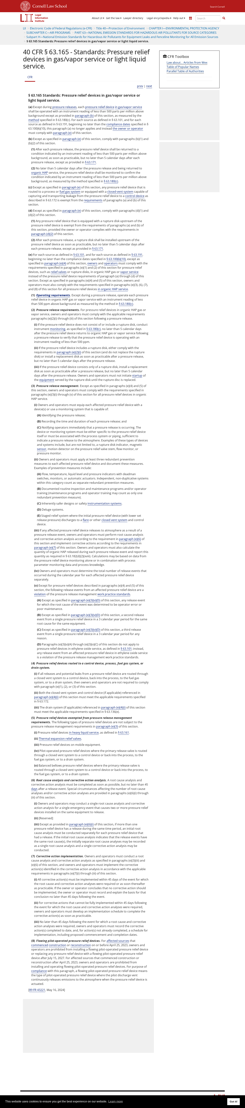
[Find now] (223, 18)
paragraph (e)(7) (45, 548)
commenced (39, 945)
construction (57, 945)
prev (140, 86)
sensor (41, 449)
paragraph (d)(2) (42, 234)
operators (111, 263)
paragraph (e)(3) (107, 726)
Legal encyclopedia (158, 18)
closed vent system (114, 520)
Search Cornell (217, 6)
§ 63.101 (78, 255)
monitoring (57, 329)
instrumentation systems (105, 503)
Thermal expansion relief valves (60, 739)
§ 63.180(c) (111, 181)
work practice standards (113, 594)
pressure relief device (99, 107)
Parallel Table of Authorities (185, 71)
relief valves (59, 272)
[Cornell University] (25, 5)
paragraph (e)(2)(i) (69, 352)
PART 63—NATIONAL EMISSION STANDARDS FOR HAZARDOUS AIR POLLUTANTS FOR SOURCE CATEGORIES (145, 33)
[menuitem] (97, 18)
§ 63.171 (90, 162)
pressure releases (64, 107)
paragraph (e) (62, 133)
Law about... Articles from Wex (187, 63)
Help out (178, 18)
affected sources (118, 941)
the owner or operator (128, 128)
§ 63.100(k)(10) (116, 259)
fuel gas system (70, 192)
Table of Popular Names (183, 67)
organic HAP (39, 173)
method (33, 120)
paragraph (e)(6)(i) (81, 824)
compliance (39, 971)
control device (134, 196)
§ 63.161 (123, 732)
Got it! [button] (233, 1101)
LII (24, 28)
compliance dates (118, 124)
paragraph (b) (84, 116)
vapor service (129, 272)
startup (137, 375)
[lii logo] (34, 18)
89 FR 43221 (37, 990)
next (149, 86)
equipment (46, 380)
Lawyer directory (133, 18)
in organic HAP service (113, 289)
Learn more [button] (115, 1101)
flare (86, 520)
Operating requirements (53, 295)
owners (92, 263)
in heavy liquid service (84, 732)
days (34, 789)
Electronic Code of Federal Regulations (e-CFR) (61, 28)
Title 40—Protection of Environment (120, 28)
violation (40, 594)
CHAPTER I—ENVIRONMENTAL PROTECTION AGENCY (184, 28)
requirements (93, 200)
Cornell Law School (48, 5)
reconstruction (81, 945)
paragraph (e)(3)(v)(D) (85, 600)
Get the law (113, 18)
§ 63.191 (136, 255)
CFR (29, 77)
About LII (97, 18)
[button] (224, 18)
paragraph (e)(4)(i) (46, 697)
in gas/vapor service (128, 107)
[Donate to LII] (190, 18)
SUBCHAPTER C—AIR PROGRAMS (48, 33)
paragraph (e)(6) (130, 539)
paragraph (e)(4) (55, 263)
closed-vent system (120, 192)
